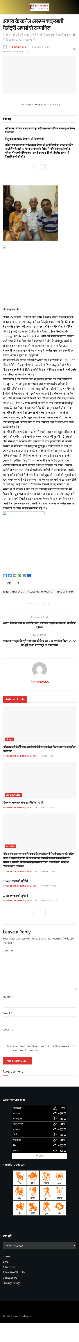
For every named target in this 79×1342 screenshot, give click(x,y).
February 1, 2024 (48, 900)
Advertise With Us (14, 1272)
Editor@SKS (19, 47)
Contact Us (10, 1277)
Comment (10, 950)
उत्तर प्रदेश (10, 846)
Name (8, 996)
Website (8, 1029)
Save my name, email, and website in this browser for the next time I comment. (41, 1048)
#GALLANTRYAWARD (40, 591)
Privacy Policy (11, 1283)
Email (7, 1013)
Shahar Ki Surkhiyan (21, 1316)
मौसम (41, 1156)
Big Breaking (13, 794)
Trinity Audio (40, 104)
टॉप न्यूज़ (9, 739)
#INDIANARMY (65, 591)
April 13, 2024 (47, 807)
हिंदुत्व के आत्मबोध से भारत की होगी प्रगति (24, 139)
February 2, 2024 (48, 886)
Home (6, 1256)
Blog (5, 1261)
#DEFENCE (18, 591)
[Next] (43, 166)
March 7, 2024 (47, 871)
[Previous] (36, 166)
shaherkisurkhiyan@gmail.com (21, 756)
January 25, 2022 (41, 47)
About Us (9, 1267)
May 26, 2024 (46, 756)
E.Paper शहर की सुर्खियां (15, 881)
